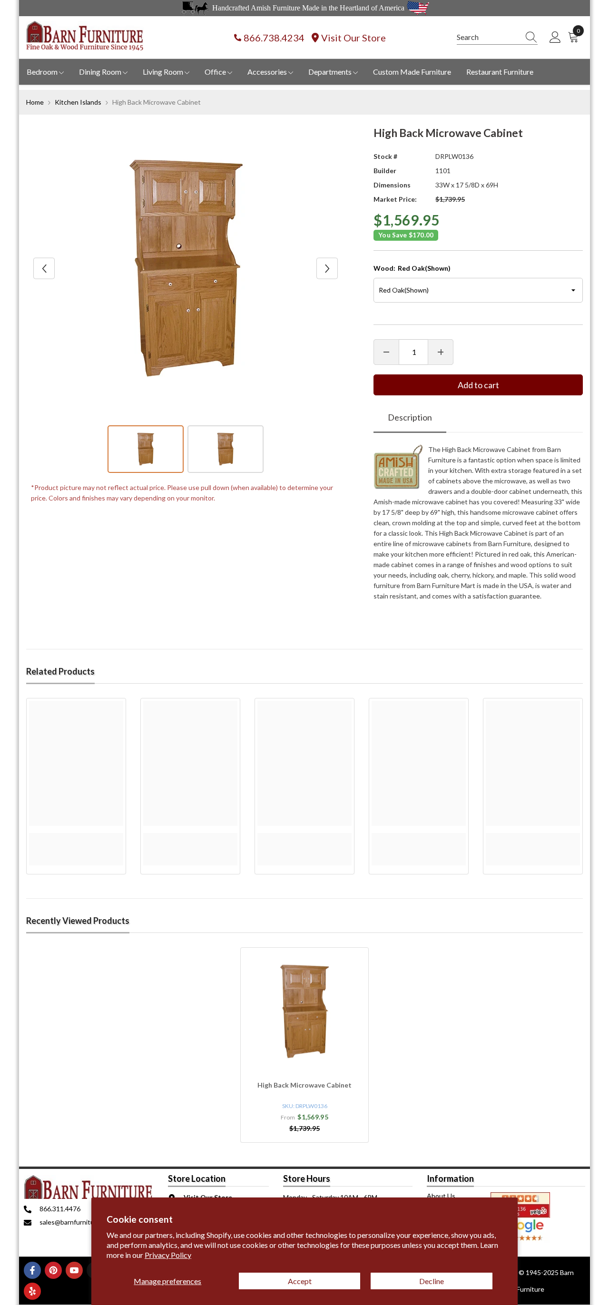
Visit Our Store (353, 37)
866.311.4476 (59, 1209)
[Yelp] (32, 1291)
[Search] (497, 37)
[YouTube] (74, 1270)
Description (410, 417)
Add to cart (478, 385)
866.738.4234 (274, 37)
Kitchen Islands (78, 102)
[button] (44, 268)
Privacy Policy (168, 1254)
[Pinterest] (53, 1270)
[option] (185, 268)
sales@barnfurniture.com (76, 1222)
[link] (76, 838)
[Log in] (555, 37)
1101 (443, 171)
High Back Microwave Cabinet (304, 1085)
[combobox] (488, 37)
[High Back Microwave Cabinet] (304, 1011)
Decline (431, 1280)
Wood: (412, 268)
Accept (300, 1280)
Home (35, 102)
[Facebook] (32, 1270)
